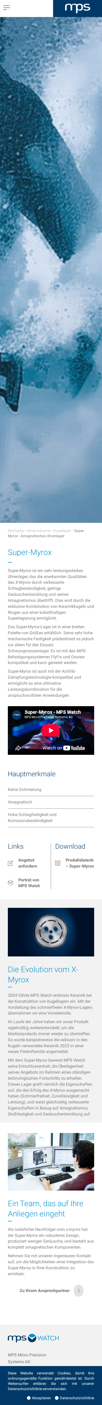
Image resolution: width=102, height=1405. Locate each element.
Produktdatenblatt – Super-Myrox (80, 863)
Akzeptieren (41, 1398)
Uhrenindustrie (38, 531)
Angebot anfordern (27, 863)
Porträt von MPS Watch (29, 882)
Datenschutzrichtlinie (77, 1398)
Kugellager (62, 531)
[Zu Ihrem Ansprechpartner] (51, 1295)
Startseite (16, 531)
